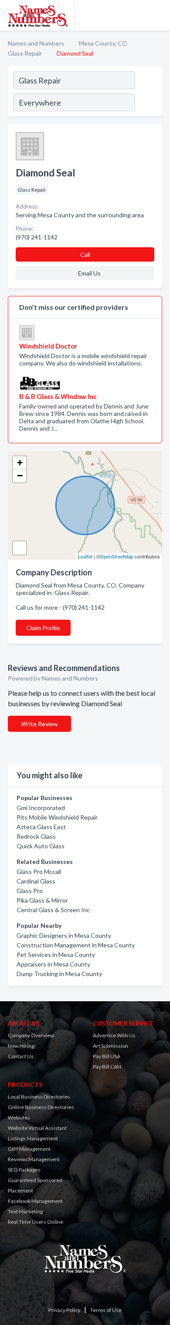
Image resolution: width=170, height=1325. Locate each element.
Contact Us (21, 1056)
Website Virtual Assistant (37, 1128)
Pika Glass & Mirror (42, 900)
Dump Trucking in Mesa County (59, 973)
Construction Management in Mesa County (76, 945)
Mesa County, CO (103, 43)
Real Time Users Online (35, 1222)
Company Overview (31, 1035)
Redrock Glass (36, 836)
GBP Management (29, 1149)
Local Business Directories (39, 1096)
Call (85, 254)
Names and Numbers (36, 43)
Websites (19, 1117)
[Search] (148, 92)
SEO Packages (24, 1169)
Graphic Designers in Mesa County (64, 935)
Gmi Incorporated (41, 807)
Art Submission (110, 1046)
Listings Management (33, 1138)
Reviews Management (34, 1159)
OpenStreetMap (116, 556)
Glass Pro (30, 890)
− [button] (20, 475)
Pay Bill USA (106, 1056)
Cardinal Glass (36, 881)
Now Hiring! (22, 1046)
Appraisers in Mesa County (53, 964)
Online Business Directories (41, 1107)
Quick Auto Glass (41, 846)
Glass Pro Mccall (39, 871)
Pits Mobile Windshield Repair (57, 817)
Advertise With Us (114, 1035)
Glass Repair (25, 53)
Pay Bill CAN (107, 1066)
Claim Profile (43, 627)
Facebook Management (35, 1201)
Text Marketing (25, 1211)
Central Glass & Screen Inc (53, 909)
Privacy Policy (64, 1310)
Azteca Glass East (41, 826)
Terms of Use (106, 1310)
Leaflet (85, 556)
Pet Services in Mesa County (56, 954)
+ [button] (20, 462)
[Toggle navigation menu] (158, 15)
